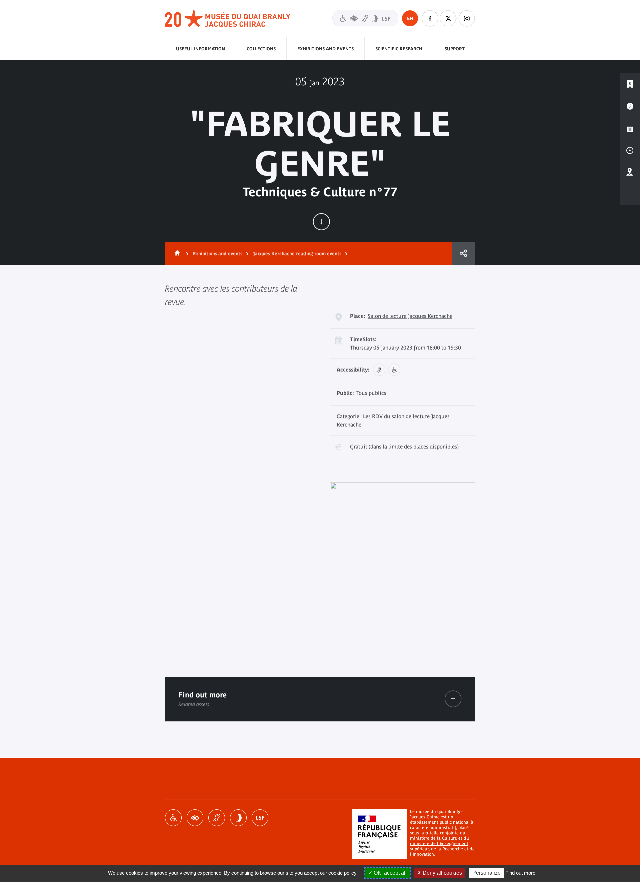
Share (463, 253)
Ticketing (630, 84)
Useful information (200, 48)
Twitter (448, 18)
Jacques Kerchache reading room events (297, 253)
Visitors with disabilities (365, 18)
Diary (630, 128)
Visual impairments (195, 817)
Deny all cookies (441, 873)
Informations (630, 106)
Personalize (486, 873)
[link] (453, 698)
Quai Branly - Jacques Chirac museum (228, 18)
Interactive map (630, 172)
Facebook (430, 18)
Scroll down (321, 221)
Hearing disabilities (216, 817)
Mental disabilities (238, 817)
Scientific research (398, 48)
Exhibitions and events (325, 48)
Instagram (466, 18)
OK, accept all (389, 873)
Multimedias (630, 150)
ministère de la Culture (433, 838)
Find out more (520, 873)
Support (455, 48)
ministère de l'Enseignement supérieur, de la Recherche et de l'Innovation (442, 849)
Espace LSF (260, 817)
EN (410, 18)
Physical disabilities (173, 817)
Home (176, 253)
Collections (261, 48)
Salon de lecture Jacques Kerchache (410, 316)
